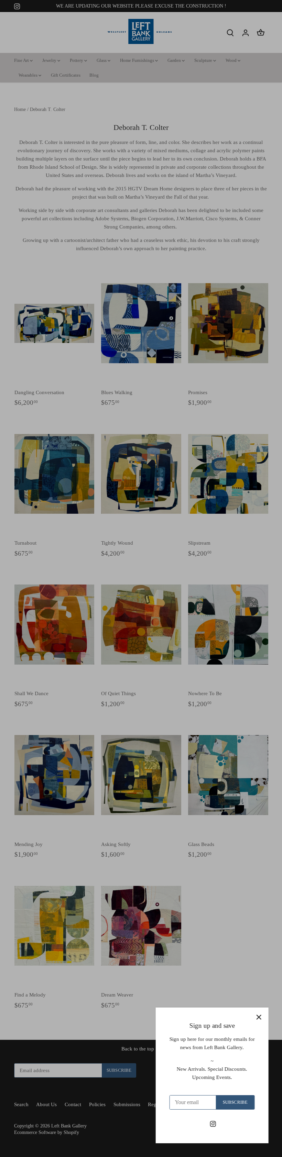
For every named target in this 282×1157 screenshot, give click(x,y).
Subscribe (235, 1102)
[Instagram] (213, 1123)
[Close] (258, 1017)
